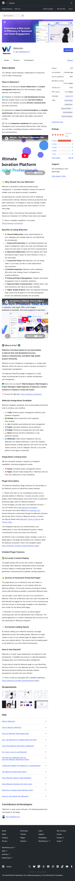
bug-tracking (68, 100)
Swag (60, 841)
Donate (60, 838)
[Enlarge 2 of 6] (14, 703)
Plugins (22, 838)
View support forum (59, 176)
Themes (23, 834)
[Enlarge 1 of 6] (14, 693)
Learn (40, 831)
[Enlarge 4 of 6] (30, 703)
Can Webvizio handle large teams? (14, 772)
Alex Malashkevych (23, 52)
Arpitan (9, 867)
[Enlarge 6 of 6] (45, 703)
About (4, 831)
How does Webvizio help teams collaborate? (18, 746)
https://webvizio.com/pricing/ (12, 223)
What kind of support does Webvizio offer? (17, 790)
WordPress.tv (44, 841)
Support (70, 60)
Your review (56, 158)
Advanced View (57, 122)
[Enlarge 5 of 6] (45, 693)
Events (59, 834)
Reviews (16, 60)
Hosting (5, 838)
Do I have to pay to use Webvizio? (14, 752)
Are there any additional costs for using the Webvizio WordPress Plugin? (15, 758)
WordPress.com (8, 848)
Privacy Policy (7, 522)
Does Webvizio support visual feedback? (16, 778)
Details (6, 60)
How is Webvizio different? (11, 727)
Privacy (4, 841)
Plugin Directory (7, 9)
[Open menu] (72, 3)
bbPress (6, 854)
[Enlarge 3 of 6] (30, 693)
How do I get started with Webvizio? (15, 796)
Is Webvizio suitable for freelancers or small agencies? (21, 766)
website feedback (67, 116)
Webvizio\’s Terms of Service (30, 519)
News (4, 834)
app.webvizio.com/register (27, 508)
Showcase (24, 831)
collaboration (68, 104)
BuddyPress (7, 858)
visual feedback (67, 112)
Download (68, 50)
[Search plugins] (23, 16)
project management (67, 108)
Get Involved (61, 831)
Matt (4, 851)
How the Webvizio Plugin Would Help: (15, 734)
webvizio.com (35, 510)
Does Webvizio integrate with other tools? (17, 784)
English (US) (69, 96)
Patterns (23, 841)
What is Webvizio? (8, 721)
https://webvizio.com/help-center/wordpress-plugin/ (20, 546)
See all (70, 158)
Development (29, 60)
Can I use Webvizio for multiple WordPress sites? (19, 740)
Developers (42, 838)
